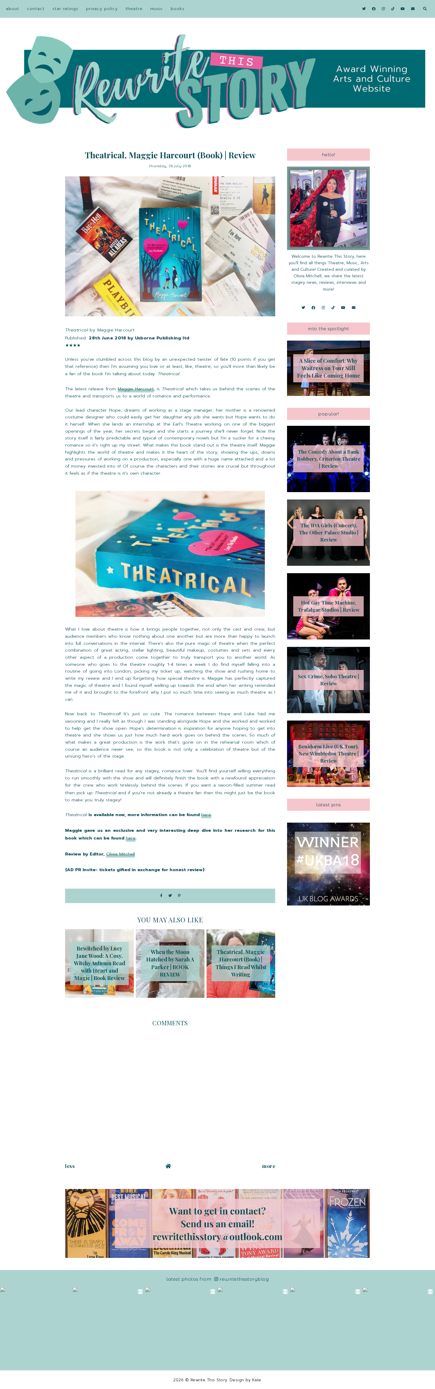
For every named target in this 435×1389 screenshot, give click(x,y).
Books (178, 9)
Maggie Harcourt (136, 389)
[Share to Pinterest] (179, 896)
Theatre (134, 9)
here (206, 814)
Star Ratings (65, 9)
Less (70, 1166)
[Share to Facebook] (161, 896)
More (268, 1166)
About (12, 9)
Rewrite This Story (209, 1380)
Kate (256, 1380)
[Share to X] (170, 896)
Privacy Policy (102, 9)
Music (156, 9)
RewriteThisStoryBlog (244, 1279)
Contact (36, 9)
